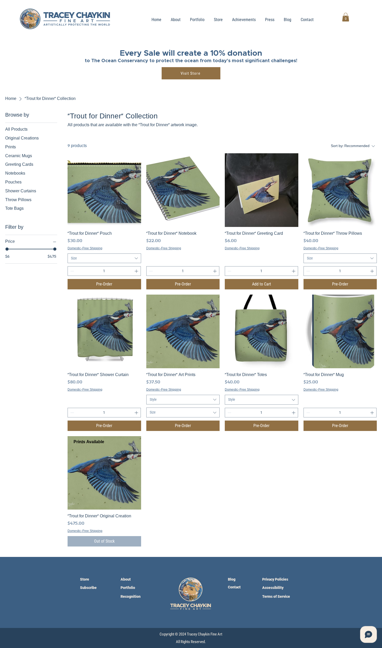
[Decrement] (71, 271)
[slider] (7, 249)
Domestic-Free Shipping (85, 248)
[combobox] (104, 258)
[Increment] (137, 271)
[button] (345, 17)
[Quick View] (104, 190)
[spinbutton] (104, 271)
